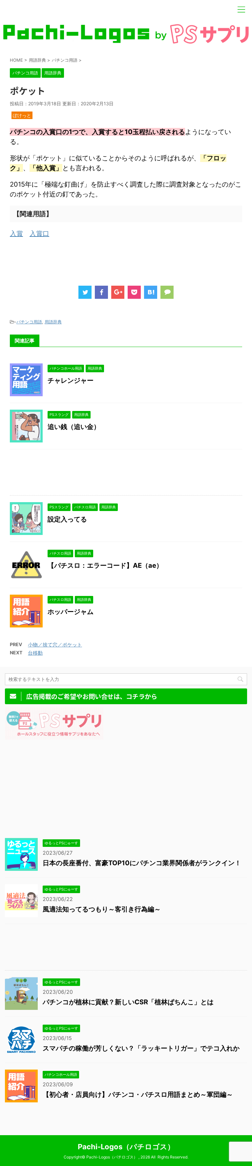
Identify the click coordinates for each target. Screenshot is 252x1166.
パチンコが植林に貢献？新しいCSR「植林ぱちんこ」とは (128, 1002)
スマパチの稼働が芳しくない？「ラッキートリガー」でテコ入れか (141, 1048)
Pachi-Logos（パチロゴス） (126, 1146)
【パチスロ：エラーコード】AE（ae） (105, 565)
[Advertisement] (129, 260)
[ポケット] (150, 292)
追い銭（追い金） (74, 427)
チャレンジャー (71, 380)
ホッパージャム (71, 612)
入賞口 (39, 233)
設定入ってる (67, 519)
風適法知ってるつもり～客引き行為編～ (102, 909)
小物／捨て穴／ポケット (55, 645)
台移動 (35, 653)
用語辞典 (53, 321)
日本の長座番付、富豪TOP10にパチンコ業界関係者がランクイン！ (142, 863)
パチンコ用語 (29, 321)
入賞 (16, 233)
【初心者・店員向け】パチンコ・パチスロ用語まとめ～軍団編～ (138, 1094)
